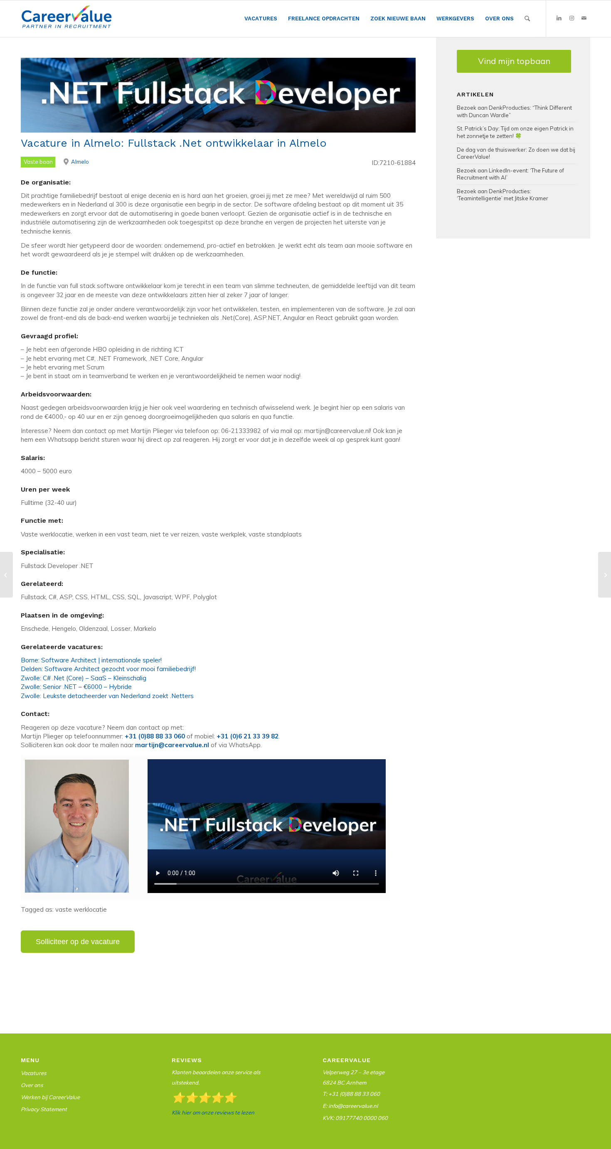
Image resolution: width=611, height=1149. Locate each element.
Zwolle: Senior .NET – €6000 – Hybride (76, 687)
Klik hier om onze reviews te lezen (213, 1112)
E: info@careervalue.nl (350, 1105)
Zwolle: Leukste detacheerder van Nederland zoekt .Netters (107, 696)
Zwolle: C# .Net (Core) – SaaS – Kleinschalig (83, 678)
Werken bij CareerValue (50, 1097)
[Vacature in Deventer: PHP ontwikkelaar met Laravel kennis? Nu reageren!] (6, 575)
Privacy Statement (44, 1109)
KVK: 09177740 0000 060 (355, 1118)
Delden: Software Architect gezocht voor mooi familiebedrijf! (108, 669)
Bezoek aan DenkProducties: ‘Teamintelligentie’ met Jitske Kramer (502, 195)
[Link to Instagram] (571, 18)
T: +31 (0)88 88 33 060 (351, 1093)
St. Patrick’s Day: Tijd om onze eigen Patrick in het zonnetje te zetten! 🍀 (515, 132)
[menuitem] (261, 18)
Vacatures (33, 1073)
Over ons (32, 1085)
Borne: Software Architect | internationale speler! (91, 660)
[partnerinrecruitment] (66, 21)
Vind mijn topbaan (514, 61)
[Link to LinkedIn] (559, 18)
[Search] (527, 18)
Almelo (80, 161)
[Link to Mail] (584, 18)
